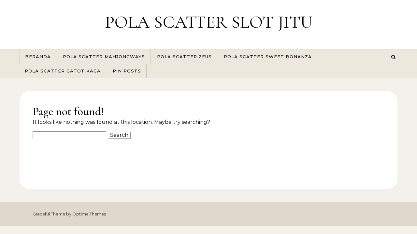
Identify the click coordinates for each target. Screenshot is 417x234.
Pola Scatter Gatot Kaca (63, 70)
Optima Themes (89, 213)
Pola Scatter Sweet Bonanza (268, 56)
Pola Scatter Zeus (184, 56)
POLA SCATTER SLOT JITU (208, 21)
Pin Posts (127, 70)
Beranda (38, 56)
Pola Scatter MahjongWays (104, 56)
